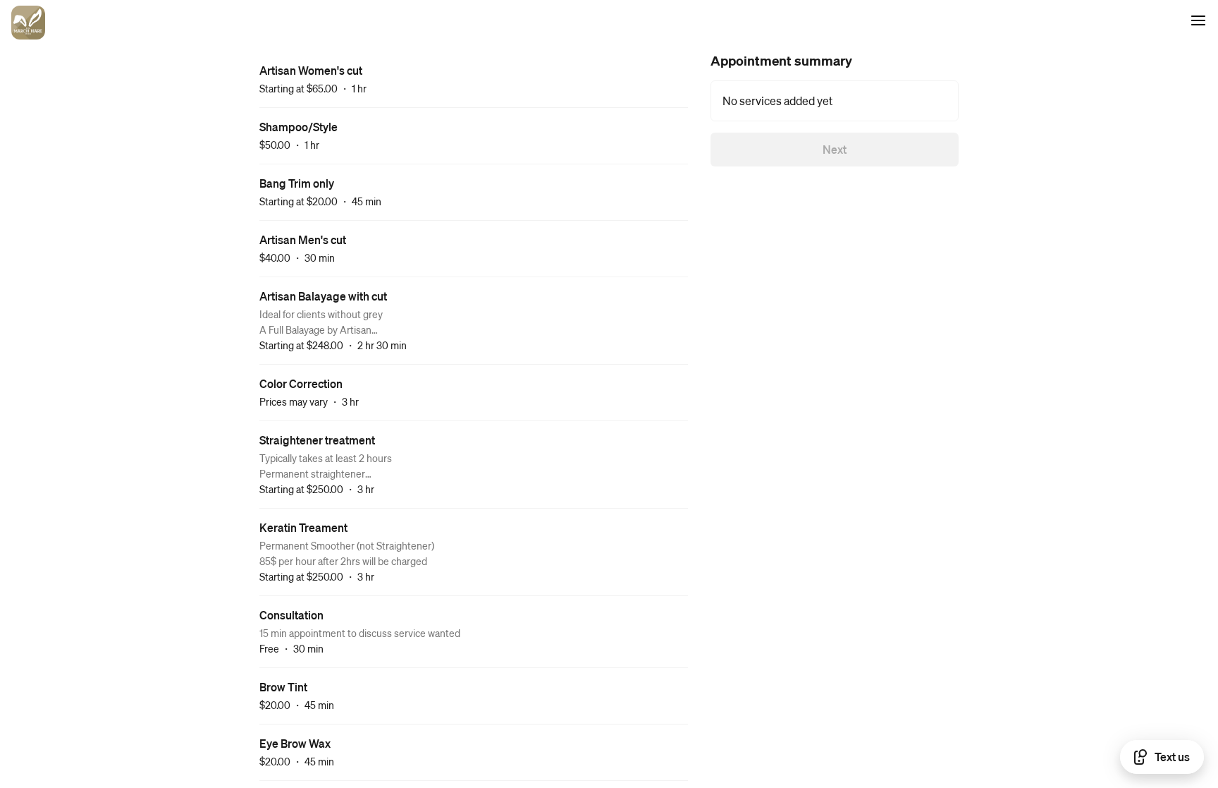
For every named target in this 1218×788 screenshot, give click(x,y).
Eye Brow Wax (295, 743)
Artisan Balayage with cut (323, 296)
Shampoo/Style (298, 126)
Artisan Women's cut (310, 70)
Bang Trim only (296, 183)
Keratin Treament (303, 527)
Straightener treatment (317, 439)
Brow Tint (283, 686)
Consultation (291, 614)
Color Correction (301, 383)
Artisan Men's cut (302, 239)
